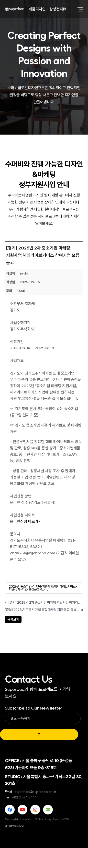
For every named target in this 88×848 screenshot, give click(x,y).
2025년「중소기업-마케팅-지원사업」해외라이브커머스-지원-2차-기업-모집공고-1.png (43, 588)
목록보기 (13, 619)
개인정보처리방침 (14, 826)
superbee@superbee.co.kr (35, 792)
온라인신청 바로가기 (26, 521)
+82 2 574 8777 (24, 797)
